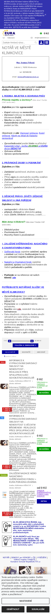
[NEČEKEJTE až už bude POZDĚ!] (10, 571)
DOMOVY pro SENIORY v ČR (23, 558)
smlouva (33, 133)
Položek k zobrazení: (25, 345)
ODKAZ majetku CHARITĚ (24, 560)
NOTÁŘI (6, 558)
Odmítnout (13, 609)
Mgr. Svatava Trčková (25, 63)
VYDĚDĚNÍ (41, 558)
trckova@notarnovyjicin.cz (28, 77)
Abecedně (41, 352)
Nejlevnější (10, 352)
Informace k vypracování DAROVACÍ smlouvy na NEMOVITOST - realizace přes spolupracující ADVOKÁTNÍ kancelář (23, 369)
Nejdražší (26, 352)
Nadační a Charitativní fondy (18, 262)
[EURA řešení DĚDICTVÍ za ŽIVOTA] (9, 32)
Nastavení (25, 601)
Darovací (24, 133)
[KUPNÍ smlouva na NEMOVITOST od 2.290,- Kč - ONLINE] (40, 571)
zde (36, 583)
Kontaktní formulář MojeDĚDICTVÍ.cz (26, 562)
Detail (44, 501)
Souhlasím (38, 609)
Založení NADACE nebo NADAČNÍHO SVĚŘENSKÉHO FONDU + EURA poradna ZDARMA (22, 477)
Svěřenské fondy (12, 252)
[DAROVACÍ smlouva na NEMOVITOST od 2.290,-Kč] (25, 571)
